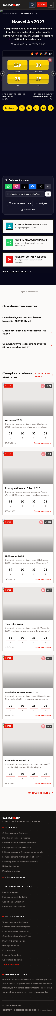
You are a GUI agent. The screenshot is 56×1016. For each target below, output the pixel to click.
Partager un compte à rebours (16, 847)
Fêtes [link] (8, 386)
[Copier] (48, 194)
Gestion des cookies (25, 1010)
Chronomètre (9, 950)
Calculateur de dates (12, 959)
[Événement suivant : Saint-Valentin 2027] (53, 73)
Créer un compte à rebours (15, 833)
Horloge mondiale (10, 945)
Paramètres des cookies (13, 906)
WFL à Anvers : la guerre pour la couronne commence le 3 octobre (27, 983)
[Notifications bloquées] (50, 60)
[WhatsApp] (8, 186)
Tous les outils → (10, 964)
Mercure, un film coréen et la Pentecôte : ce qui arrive (27, 987)
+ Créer (42, 5)
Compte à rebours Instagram (16, 926)
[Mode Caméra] (43, 108)
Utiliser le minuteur (11, 866)
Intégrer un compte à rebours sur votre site (22, 852)
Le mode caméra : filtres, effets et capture (22, 856)
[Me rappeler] (29, 108)
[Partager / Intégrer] (51, 108)
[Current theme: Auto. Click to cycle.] (32, 5)
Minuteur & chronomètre (13, 940)
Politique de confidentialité (14, 897)
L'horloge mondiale (11, 871)
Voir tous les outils (15, 271)
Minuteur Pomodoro (11, 955)
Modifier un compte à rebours (16, 838)
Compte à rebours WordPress (16, 936)
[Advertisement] (28, 143)
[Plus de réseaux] (48, 186)
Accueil (5, 13)
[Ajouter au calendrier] (22, 108)
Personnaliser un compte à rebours (19, 842)
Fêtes (14, 13)
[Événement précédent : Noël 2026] (2, 73)
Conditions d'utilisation (13, 901)
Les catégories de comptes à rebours (20, 861)
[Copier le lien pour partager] (16, 186)
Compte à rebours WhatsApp (16, 931)
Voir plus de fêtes (42, 375)
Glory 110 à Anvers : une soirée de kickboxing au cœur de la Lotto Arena (27, 979)
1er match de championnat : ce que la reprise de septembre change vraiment (24, 992)
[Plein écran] (36, 108)
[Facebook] (32, 186)
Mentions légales (10, 892)
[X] (40, 186)
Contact (7, 1010)
